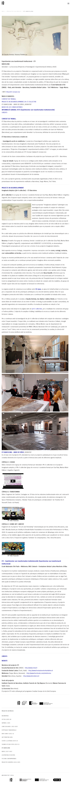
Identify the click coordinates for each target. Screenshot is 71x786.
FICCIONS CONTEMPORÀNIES (9, 758)
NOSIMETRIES (5, 716)
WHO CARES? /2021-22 (8, 733)
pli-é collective (37, 309)
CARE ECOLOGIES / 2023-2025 (10, 726)
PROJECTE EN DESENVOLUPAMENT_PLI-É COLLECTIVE (19, 102)
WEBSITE (4, 661)
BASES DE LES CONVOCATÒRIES (12, 107)
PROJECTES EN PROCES (8, 711)
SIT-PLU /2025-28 (6, 719)
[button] (68, 3)
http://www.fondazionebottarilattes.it (40, 671)
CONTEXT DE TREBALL (9, 99)
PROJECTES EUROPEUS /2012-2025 (11, 762)
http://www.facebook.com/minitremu (38, 673)
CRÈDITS (4, 112)
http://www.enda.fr (31, 668)
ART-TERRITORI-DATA (7, 737)
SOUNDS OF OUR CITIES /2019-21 (10, 744)
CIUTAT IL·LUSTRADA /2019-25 (10, 741)
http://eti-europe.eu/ (13, 92)
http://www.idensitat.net (31, 676)
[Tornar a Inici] (3, 3)
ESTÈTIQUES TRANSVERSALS (9, 730)
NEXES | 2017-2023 (7, 751)
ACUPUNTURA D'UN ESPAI (8, 755)
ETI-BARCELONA (6, 748)
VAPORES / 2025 (6, 723)
